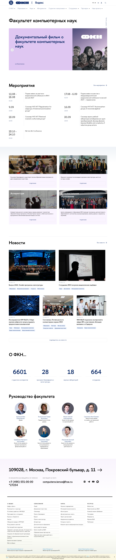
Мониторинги (64, 511)
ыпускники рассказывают (23, 288)
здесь (88, 556)
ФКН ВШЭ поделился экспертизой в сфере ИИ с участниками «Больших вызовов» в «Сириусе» (90, 322)
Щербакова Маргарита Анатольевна (20, 440)
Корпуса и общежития (13, 516)
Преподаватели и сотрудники (15, 514)
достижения (67, 288)
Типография (90, 514)
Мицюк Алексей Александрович (67, 417)
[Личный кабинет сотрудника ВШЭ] (101, 3)
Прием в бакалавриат (39, 514)
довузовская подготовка (60, 328)
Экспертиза (80, 328)
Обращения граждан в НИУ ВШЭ (15, 522)
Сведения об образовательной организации (18, 534)
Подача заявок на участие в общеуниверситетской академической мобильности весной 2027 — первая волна (93, 96)
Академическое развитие (67, 519)
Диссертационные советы (67, 514)
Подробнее (32, 183)
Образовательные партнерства (42, 532)
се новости (101, 243)
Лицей (35, 506)
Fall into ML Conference (33, 131)
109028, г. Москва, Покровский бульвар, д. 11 (52, 470)
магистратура (41, 288)
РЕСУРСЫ (90, 503)
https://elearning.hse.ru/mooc (86, 549)
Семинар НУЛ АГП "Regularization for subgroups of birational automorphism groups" (38, 109)
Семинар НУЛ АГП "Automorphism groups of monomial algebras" (93, 108)
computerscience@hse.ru (58, 482)
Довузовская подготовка (40, 509)
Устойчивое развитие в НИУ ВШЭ (16, 511)
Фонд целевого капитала (13, 524)
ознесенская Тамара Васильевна (44, 417)
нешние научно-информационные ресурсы (72, 524)
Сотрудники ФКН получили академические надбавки (77, 285)
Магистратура (68, 158)
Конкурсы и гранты (65, 522)
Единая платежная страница (14, 540)
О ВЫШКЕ (10, 503)
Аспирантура (17, 193)
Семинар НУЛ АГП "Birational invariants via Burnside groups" (35, 118)
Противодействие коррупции (15, 527)
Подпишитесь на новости (58, 340)
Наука (60, 288)
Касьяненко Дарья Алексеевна (44, 440)
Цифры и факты (11, 506)
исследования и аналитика (78, 288)
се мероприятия (99, 85)
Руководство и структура (14, 509)
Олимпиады (37, 511)
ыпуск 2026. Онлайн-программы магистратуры (26, 285)
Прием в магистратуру (40, 519)
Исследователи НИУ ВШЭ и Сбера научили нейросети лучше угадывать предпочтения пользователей (22, 322)
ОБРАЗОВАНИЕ (38, 503)
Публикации (90, 522)
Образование (12, 288)
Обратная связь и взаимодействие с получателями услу (43, 535)
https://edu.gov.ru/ (48, 549)
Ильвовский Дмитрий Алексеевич (68, 440)
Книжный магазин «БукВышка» (95, 511)
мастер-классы (61, 325)
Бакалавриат (17, 158)
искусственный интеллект (28, 330)
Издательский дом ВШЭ (93, 509)
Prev (12, 50)
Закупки (9, 519)
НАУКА (63, 503)
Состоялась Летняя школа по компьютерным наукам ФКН (53, 321)
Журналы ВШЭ (91, 519)
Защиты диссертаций (66, 516)
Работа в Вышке (11, 543)
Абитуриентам (41, 8)
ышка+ (36, 516)
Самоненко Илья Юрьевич (91, 417)
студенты (33, 288)
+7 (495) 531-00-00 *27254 (21, 483)
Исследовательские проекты (68, 509)
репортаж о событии (48, 328)
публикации (16, 328)
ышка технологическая (14, 330)
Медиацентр (90, 516)
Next (104, 50)
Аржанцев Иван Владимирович (20, 417)
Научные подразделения (67, 506)
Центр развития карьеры (40, 527)
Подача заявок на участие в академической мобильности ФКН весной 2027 (37, 95)
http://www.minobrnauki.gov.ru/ (15, 549)
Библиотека (90, 506)
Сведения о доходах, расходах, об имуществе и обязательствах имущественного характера (19, 530)
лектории (53, 325)
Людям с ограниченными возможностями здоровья (18, 537)
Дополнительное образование (70, 195)
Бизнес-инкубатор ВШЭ (40, 530)
